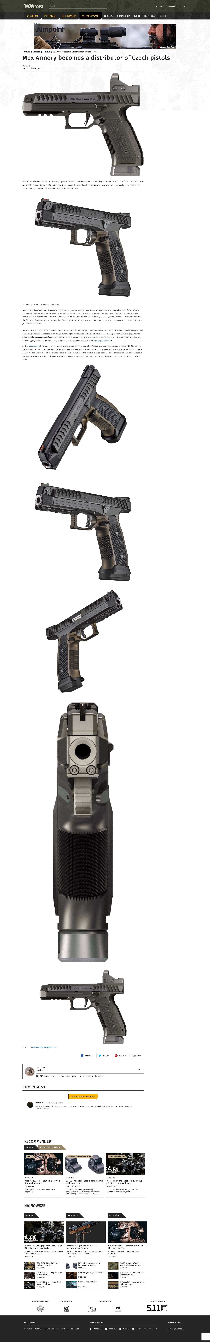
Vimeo (138, 1329)
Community (108, 16)
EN (184, 6)
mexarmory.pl (35, 346)
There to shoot (123, 16)
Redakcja (28, 1329)
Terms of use (73, 1329)
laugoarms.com (51, 1047)
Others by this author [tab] (50, 1147)
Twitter (125, 1329)
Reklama (37, 23)
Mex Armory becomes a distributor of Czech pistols (76, 52)
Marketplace (92, 16)
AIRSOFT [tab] (29, 1215)
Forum (163, 16)
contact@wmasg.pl (176, 1329)
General (46, 52)
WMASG (27, 52)
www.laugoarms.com (102, 341)
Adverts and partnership (54, 1329)
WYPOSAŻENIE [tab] (114, 1215)
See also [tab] (30, 1147)
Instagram (152, 1329)
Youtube (112, 1329)
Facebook (98, 1329)
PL (181, 6)
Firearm (52, 16)
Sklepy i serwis (150, 16)
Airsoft (34, 16)
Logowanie (172, 6)
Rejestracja (160, 6)
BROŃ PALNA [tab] (73, 1215)
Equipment (70, 16)
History (38, 1329)
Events (137, 16)
